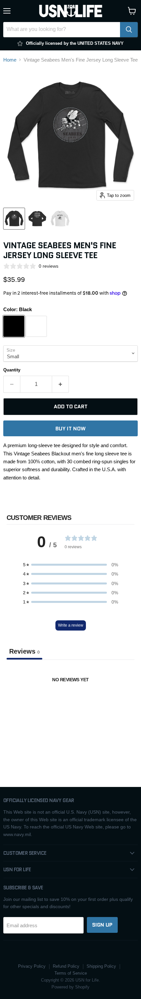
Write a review (70, 625)
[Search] (129, 29)
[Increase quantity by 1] (60, 384)
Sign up (102, 925)
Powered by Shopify (70, 987)
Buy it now (70, 428)
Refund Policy (66, 966)
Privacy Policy (32, 966)
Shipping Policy (101, 966)
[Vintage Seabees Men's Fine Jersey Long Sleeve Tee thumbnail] (14, 218)
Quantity (11, 369)
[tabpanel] (70, 708)
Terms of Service (70, 973)
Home (9, 60)
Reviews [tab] (24, 651)
